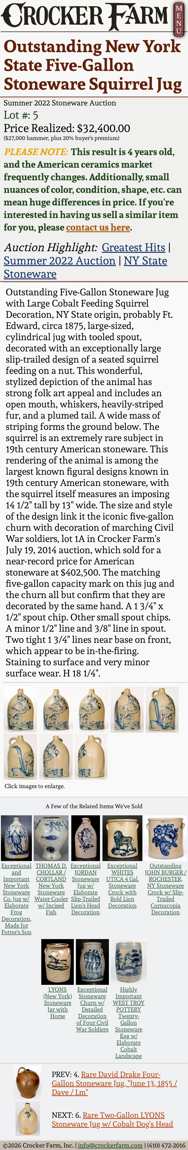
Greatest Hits (133, 247)
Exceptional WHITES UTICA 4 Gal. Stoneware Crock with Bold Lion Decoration (122, 885)
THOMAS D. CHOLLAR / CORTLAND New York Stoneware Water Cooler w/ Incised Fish (51, 889)
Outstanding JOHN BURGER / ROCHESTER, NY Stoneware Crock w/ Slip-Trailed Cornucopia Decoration (165, 889)
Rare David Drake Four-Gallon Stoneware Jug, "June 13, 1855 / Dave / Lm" (114, 1083)
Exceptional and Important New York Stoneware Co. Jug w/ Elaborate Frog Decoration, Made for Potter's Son (16, 898)
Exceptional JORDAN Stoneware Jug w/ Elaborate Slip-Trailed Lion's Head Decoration (86, 889)
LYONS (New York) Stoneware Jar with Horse (57, 1002)
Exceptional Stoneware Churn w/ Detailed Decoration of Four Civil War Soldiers (92, 1009)
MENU (179, 19)
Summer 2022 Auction (60, 260)
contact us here (98, 227)
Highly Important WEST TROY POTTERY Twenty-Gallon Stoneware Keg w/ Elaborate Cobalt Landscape (128, 1022)
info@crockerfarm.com (110, 1145)
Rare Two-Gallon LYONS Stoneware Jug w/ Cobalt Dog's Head (112, 1119)
